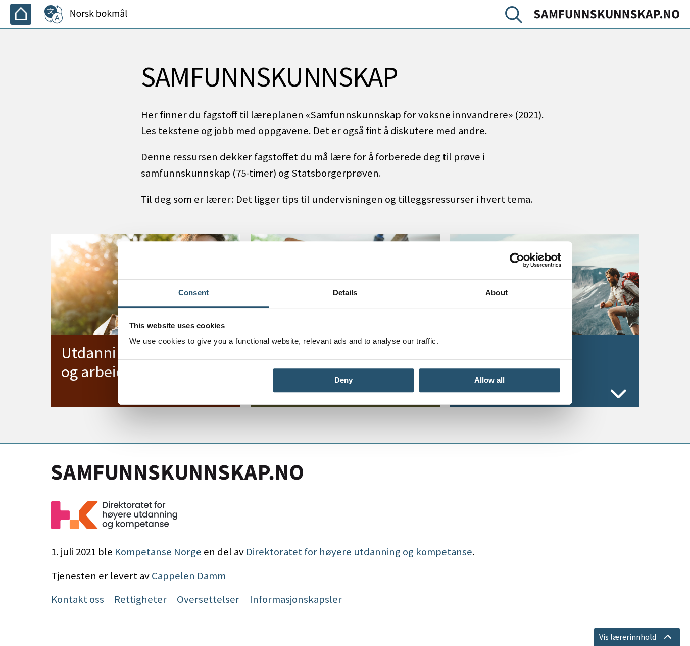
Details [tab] (345, 292)
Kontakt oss (77, 599)
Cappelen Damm (189, 575)
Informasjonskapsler (296, 599)
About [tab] (496, 292)
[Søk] (515, 16)
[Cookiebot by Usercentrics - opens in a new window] (517, 260)
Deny (343, 380)
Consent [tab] (193, 292)
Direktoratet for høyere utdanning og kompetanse (359, 551)
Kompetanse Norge (158, 551)
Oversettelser (208, 599)
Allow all (489, 380)
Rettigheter (140, 599)
